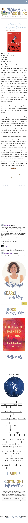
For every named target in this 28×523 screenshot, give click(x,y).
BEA (14, 411)
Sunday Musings (5, 460)
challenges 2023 (15, 425)
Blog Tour (19, 411)
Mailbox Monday (11, 444)
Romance (18, 453)
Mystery (16, 446)
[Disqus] (14, 205)
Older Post (22, 185)
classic (20, 430)
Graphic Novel (11, 439)
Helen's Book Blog (15, 516)
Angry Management (9, 53)
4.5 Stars (15, 404)
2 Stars (3, 402)
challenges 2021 (21, 423)
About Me (4, 406)
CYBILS (15, 432)
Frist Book (16, 437)
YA (17, 21)
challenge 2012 (13, 418)
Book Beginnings (6, 416)
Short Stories (5, 458)
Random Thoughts (18, 451)
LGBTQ (11, 21)
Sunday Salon (14, 460)
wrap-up (4, 467)
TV (10, 465)
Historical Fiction (20, 439)
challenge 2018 (13, 420)
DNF (19, 432)
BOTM (23, 416)
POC (15, 21)
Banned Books (5, 411)
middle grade (5, 446)
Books (19, 416)
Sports (21, 458)
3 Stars (14, 402)
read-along (11, 453)
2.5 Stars (9, 402)
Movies (11, 446)
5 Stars (20, 404)
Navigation (21, 446)
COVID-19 (10, 432)
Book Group (13, 416)
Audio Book (20, 406)
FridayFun (10, 437)
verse (14, 465)
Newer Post (5, 185)
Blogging (11, 413)
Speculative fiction (14, 458)
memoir (18, 444)
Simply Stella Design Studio (14, 517)
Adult (8, 406)
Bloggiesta (4, 413)
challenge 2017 (5, 420)
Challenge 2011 (5, 418)
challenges (13, 423)
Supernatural (21, 460)
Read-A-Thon (4, 453)
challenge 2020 (5, 423)
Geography (23, 437)
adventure (13, 406)
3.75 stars (4, 404)
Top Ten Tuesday (5, 465)
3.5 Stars (19, 402)
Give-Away (4, 439)
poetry (11, 451)
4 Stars (9, 404)
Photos (3, 451)
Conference (4, 432)
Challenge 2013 (21, 418)
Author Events (5, 409)
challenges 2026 (6, 430)
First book (4, 437)
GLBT (9, 63)
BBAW (11, 411)
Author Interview (14, 409)
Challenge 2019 (22, 420)
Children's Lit (14, 430)
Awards (21, 409)
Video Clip (19, 465)
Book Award (17, 413)
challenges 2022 (6, 425)
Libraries (4, 444)
